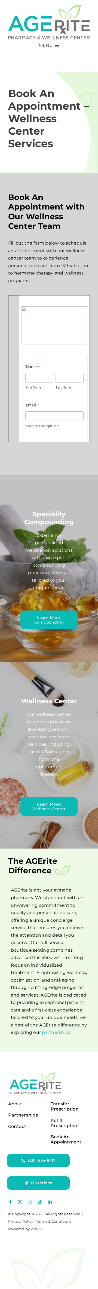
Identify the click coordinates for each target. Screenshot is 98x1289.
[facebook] (10, 1202)
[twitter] (20, 1202)
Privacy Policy (20, 1221)
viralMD (38, 1229)
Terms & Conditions (53, 1221)
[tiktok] (40, 1202)
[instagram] (30, 1202)
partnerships (56, 1032)
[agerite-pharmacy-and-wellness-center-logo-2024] (49, 7)
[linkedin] (50, 1202)
